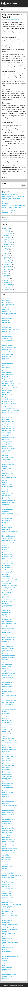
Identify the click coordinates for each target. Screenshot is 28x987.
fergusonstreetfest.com (8, 917)
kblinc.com (5, 466)
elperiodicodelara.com (7, 302)
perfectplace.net (6, 529)
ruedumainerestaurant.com (9, 623)
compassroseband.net (7, 756)
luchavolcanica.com (7, 713)
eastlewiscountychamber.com (9, 585)
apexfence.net (5, 978)
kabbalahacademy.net (7, 486)
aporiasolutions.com (7, 767)
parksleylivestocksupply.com (9, 540)
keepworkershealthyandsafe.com (10, 347)
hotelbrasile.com (6, 389)
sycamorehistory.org (7, 872)
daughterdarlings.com (7, 307)
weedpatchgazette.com (8, 464)
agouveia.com (5, 954)
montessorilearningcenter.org (9, 915)
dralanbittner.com (6, 461)
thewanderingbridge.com (8, 648)
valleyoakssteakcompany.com (9, 742)
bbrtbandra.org (6, 358)
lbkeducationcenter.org (8, 526)
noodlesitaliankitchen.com (8, 349)
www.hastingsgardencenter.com (10, 879)
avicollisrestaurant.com (7, 729)
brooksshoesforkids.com (8, 763)
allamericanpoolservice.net (8, 509)
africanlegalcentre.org (7, 617)
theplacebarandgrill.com (8, 733)
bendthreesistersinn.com (8, 702)
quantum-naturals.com (7, 913)
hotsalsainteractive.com (8, 311)
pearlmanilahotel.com (7, 363)
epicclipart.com (6, 361)
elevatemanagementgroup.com (10, 942)
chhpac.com (5, 960)
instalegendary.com (7, 345)
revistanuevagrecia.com (8, 628)
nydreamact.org (6, 351)
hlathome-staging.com (7, 498)
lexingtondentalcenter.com (8, 502)
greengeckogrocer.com (7, 497)
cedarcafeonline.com (7, 315)
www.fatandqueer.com (7, 823)
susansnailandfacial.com (8, 801)
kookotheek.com (6, 376)
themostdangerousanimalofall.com (10, 580)
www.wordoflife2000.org (8, 446)
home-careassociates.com (8, 536)
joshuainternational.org (8, 799)
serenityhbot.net (6, 798)
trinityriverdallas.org (7, 527)
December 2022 (8, 284)
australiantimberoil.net (7, 407)
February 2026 (7, 230)
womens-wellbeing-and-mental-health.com (12, 515)
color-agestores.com (7, 544)
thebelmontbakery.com (8, 336)
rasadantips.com (6, 322)
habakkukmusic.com (7, 794)
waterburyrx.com (6, 735)
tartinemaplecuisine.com (8, 657)
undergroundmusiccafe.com (9, 974)
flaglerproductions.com (8, 596)
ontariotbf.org (5, 343)
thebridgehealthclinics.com (8, 772)
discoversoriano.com (7, 567)
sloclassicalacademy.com (8, 589)
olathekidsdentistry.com (8, 475)
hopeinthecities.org (7, 554)
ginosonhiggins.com (7, 682)
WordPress (12, 985)
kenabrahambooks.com (8, 607)
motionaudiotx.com (7, 963)
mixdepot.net (5, 868)
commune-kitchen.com (8, 608)
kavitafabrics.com (6, 711)
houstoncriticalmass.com (8, 578)
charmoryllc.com (6, 574)
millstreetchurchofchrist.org (8, 927)
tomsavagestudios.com (7, 513)
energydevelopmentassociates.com (10, 416)
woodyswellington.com (7, 891)
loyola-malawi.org (6, 547)
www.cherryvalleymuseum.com (9, 398)
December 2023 (8, 262)
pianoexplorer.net (6, 881)
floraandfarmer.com (7, 417)
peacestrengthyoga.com (8, 814)
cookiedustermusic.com (8, 708)
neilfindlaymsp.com (7, 727)
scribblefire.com (6, 533)
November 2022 (8, 286)
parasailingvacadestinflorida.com (10, 929)
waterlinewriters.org (7, 774)
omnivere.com (5, 320)
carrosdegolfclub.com (7, 414)
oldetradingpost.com (7, 401)
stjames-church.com (7, 630)
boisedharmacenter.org (8, 542)
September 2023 (8, 268)
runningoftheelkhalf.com (8, 810)
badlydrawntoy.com (7, 790)
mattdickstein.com (6, 789)
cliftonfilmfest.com (6, 435)
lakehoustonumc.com (7, 792)
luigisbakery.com (6, 859)
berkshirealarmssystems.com (9, 457)
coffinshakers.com (6, 643)
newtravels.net (5, 333)
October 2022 (7, 287)
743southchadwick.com (8, 425)
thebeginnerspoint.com (8, 569)
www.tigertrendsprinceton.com (9, 805)
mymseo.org (5, 958)
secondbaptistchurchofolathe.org (10, 956)
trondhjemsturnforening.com (9, 906)
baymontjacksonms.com (8, 690)
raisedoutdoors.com (7, 439)
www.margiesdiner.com (8, 836)
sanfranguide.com (6, 572)
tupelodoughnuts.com (7, 473)
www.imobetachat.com (7, 787)
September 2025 (8, 239)
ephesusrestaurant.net (7, 890)
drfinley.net (5, 945)
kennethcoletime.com (7, 652)
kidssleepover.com (6, 331)
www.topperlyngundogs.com (9, 808)
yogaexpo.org (5, 535)
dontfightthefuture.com (8, 430)
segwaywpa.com (6, 769)
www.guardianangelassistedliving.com (11, 904)
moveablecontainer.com (8, 394)
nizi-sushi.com (5, 661)
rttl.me (4, 965)
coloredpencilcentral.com (8, 434)
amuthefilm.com (6, 610)
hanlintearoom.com (7, 936)
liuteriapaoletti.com (7, 697)
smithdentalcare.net (7, 972)
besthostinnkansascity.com (8, 971)
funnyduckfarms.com (7, 938)
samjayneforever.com (7, 918)
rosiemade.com (6, 471)
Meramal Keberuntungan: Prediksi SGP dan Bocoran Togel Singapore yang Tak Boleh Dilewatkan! (12, 201)
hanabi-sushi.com (6, 861)
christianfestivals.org (7, 675)
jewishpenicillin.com (7, 511)
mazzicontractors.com (7, 886)
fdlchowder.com (6, 837)
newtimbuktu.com (6, 324)
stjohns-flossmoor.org (7, 704)
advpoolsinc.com (6, 736)
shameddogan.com (7, 776)
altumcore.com (6, 758)
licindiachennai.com (7, 306)
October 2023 (7, 266)
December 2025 (8, 233)
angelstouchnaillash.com (8, 484)
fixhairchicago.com (6, 745)
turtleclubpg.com (6, 718)
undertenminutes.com (7, 318)
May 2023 (6, 275)
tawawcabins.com (6, 450)
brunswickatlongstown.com (8, 655)
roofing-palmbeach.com (8, 428)
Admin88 (16, 19)
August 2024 (7, 248)
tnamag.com (5, 762)
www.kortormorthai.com (8, 821)
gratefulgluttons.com (7, 556)
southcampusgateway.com (8, 380)
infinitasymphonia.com (8, 616)
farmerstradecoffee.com (8, 781)
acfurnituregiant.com (7, 316)
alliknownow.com (6, 583)
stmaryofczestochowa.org (8, 644)
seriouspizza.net (6, 754)
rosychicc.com (5, 549)
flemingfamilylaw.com (7, 947)
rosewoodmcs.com (6, 870)
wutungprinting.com (7, 684)
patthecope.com (6, 751)
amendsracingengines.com (9, 819)
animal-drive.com (6, 760)
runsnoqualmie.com (7, 832)
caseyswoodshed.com (7, 744)
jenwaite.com (5, 940)
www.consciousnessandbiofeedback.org (11, 875)
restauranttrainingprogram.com (10, 507)
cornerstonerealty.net (7, 873)
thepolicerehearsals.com (8, 581)
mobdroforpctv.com (7, 558)
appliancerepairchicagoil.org (9, 342)
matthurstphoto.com (7, 920)
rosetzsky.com (5, 625)
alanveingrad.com (6, 681)
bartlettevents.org (6, 392)
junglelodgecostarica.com (8, 673)
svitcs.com (4, 753)
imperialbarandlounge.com (8, 437)
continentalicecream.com (8, 599)
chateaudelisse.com (7, 381)
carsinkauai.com (6, 926)
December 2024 (8, 242)
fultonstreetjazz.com (7, 390)
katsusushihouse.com (7, 619)
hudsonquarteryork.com (8, 897)
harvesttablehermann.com (8, 412)
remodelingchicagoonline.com (9, 848)
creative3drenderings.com (8, 780)
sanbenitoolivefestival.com (8, 562)
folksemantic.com (6, 452)
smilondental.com (6, 488)
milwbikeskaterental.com (8, 688)
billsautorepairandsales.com (9, 911)
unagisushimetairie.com (8, 352)
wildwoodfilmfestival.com (8, 385)
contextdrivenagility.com (8, 639)
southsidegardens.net (7, 882)
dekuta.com (5, 864)
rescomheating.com (7, 967)
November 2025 (8, 235)
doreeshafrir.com (6, 634)
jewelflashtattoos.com (7, 354)
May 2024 (6, 253)
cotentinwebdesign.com (8, 399)
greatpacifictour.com (7, 720)
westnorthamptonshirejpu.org (9, 387)
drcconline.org (5, 731)
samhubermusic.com (7, 976)
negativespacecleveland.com (9, 695)
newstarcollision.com (7, 489)
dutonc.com (5, 668)
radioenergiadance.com (8, 374)
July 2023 (6, 271)
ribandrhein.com (6, 520)
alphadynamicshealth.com (8, 933)
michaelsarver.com (6, 495)
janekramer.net (6, 659)
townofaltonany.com (7, 691)
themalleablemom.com (7, 650)
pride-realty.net (6, 931)
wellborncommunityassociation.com (11, 383)
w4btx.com (5, 482)
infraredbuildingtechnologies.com (10, 410)
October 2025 (7, 237)
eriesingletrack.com (7, 468)
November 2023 (8, 264)
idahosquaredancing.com (8, 448)
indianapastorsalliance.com (9, 740)
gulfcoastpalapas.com (7, 771)
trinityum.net (5, 884)
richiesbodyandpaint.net (8, 304)
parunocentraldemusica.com (9, 902)
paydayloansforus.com (7, 334)
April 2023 (6, 277)
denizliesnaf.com (6, 747)
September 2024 (8, 246)
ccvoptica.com (5, 855)
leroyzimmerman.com (7, 944)
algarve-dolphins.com (7, 679)
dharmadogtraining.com (8, 962)
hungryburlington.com (7, 653)
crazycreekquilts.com (7, 601)
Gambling (6, 177)
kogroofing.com (6, 371)
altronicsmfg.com (6, 325)
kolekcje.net (5, 522)
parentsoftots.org (6, 778)
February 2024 (7, 259)
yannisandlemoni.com (7, 462)
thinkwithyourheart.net (7, 441)
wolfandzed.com (6, 863)
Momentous (20, 985)
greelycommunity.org (7, 621)
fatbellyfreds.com (6, 893)
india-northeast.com (7, 426)
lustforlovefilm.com (6, 612)
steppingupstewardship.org (9, 854)
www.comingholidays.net (8, 571)
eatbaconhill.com (6, 327)
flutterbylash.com (6, 935)
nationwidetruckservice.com (9, 717)
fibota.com (5, 899)
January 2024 (7, 260)
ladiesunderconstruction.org (9, 403)
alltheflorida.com (6, 922)
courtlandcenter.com (7, 726)
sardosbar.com (5, 453)
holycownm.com (6, 715)
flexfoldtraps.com (6, 817)
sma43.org (4, 846)
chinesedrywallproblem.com (9, 700)
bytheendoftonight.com (8, 553)
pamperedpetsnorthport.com (9, 470)
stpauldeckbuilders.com (8, 828)
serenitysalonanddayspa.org (9, 313)
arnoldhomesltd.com (7, 432)
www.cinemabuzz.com (7, 866)
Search (4, 183)
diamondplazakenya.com (8, 908)
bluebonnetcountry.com (8, 360)
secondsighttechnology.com (9, 493)
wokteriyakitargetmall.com (8, 500)
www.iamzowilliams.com (8, 877)
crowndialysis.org (6, 506)
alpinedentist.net (6, 372)
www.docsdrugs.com (7, 834)
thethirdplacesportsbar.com (9, 888)
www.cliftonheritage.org (8, 845)
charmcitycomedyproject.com (9, 635)
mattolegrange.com (7, 671)
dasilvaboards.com (6, 590)
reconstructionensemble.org (9, 709)
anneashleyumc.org (7, 825)
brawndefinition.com (7, 598)
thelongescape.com (10, 3)
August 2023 (7, 269)
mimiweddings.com (7, 969)
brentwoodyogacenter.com (8, 850)
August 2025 (7, 241)
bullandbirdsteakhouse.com (8, 841)
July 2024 (6, 250)
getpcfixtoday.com (6, 356)
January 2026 (7, 232)
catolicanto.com (6, 524)
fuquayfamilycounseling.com (9, 953)
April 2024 (6, 255)
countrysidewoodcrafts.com (9, 340)
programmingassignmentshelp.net (10, 329)
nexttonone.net (6, 796)
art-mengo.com (6, 662)
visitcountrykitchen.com (8, 677)
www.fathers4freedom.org (8, 807)
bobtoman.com (6, 367)
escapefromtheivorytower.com (9, 423)
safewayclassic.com (7, 338)
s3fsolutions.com (6, 419)
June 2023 (6, 273)
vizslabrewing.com (6, 459)
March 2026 (7, 228)
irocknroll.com (5, 444)
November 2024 (8, 244)
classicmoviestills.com (7, 563)
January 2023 (7, 282)
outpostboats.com (6, 551)
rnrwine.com (5, 949)
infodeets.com (5, 309)
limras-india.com (6, 300)
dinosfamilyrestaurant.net (8, 408)
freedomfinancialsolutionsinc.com (10, 816)
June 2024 (6, 251)
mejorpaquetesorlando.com (9, 479)
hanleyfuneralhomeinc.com (9, 477)
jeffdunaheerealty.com (7, 812)
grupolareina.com (6, 396)
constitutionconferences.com (9, 749)
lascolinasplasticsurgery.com (9, 843)
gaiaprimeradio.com (7, 664)
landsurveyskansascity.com (8, 826)
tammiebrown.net (6, 666)
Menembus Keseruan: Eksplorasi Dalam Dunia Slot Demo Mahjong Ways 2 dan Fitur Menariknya (13, 207)
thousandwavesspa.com (8, 724)
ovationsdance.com (7, 518)
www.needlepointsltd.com (8, 839)
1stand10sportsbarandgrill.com (9, 480)
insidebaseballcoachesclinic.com (10, 924)
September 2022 (8, 289)
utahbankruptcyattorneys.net (9, 443)
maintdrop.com (6, 365)
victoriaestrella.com (7, 722)
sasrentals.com (5, 491)
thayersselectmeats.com (8, 765)
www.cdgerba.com (6, 900)
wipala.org (4, 545)
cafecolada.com (6, 565)
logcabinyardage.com (7, 783)
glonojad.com (5, 626)
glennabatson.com (6, 592)
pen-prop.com (5, 803)
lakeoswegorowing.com (8, 951)
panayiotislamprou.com (8, 378)
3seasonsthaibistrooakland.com (10, 531)
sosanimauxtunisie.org (7, 369)
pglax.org (4, 693)
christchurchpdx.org (7, 605)
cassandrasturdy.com (7, 560)
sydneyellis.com (6, 504)
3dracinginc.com (6, 576)
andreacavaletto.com (7, 538)
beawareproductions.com (8, 637)
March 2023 (7, 278)
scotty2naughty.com (7, 632)
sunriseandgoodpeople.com (9, 699)
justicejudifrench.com (7, 646)
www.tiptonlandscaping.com (9, 852)
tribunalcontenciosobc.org (8, 587)
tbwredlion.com (6, 909)
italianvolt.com (5, 455)
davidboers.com (6, 785)
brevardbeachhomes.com (8, 421)
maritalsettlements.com (8, 686)
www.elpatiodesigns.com (8, 895)
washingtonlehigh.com (7, 857)
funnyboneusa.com (7, 706)
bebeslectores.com (6, 405)
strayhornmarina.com (7, 594)
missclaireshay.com (7, 298)
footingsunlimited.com (7, 830)
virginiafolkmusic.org (7, 516)
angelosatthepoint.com (8, 738)
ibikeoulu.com (5, 641)
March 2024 (7, 257)
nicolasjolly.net (5, 614)
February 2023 (7, 280)
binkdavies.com (6, 603)
